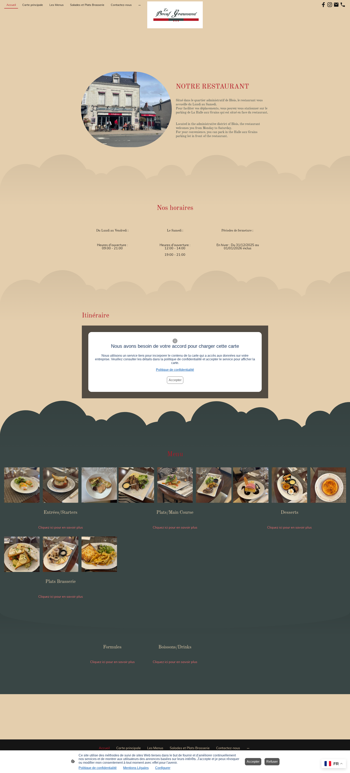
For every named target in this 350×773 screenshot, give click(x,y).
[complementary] (333, 764)
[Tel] (342, 4)
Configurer (162, 768)
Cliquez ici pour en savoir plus (60, 527)
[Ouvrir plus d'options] (139, 5)
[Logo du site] (175, 14)
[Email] (336, 4)
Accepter (175, 380)
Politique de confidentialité (175, 369)
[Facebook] (323, 4)
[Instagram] (329, 4)
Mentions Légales (136, 768)
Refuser (272, 761)
